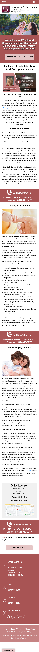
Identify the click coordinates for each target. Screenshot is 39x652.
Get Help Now (19, 548)
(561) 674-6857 (13, 603)
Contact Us (11, 632)
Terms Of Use (16, 629)
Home (4, 537)
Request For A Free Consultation (19, 56)
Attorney (5, 108)
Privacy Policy (30, 629)
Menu (4, 2)
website (28, 471)
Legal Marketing (25, 632)
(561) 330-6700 (13, 590)
